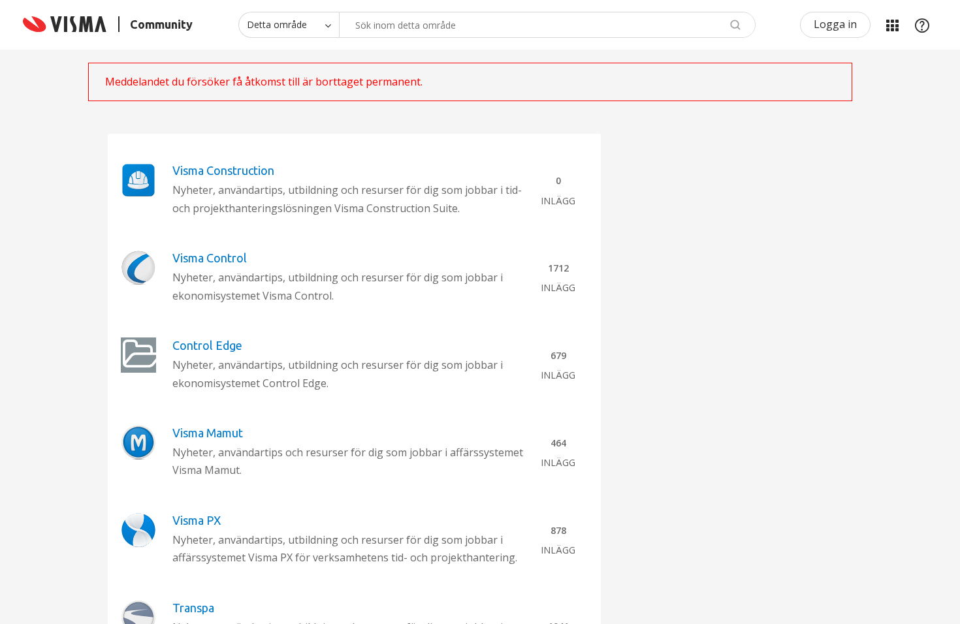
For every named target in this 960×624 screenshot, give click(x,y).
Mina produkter (892, 25)
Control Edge (207, 345)
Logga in (835, 24)
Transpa (193, 607)
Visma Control (209, 257)
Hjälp (922, 25)
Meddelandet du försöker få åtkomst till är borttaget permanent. (264, 81)
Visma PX (196, 520)
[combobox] (547, 25)
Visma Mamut (207, 432)
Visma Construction (223, 170)
